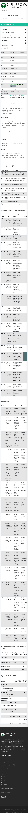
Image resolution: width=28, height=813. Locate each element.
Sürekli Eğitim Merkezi (7, 762)
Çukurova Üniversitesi (10, 1)
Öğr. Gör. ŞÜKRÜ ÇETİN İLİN (17, 96)
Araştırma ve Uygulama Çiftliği (8, 764)
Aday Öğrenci (19, 1)
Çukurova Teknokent (6, 768)
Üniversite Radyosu (6, 761)
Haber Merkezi (5, 766)
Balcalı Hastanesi (5, 759)
